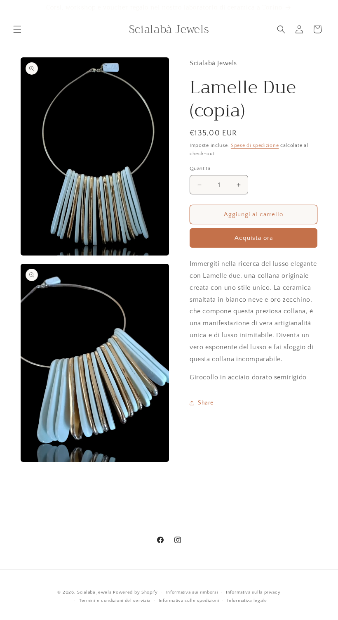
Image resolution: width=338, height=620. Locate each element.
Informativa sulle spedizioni (189, 600)
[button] (17, 29)
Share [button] (206, 403)
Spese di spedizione (255, 145)
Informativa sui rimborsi (192, 592)
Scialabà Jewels (94, 592)
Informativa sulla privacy (253, 592)
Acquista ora (254, 237)
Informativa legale (247, 600)
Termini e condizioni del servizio (114, 600)
